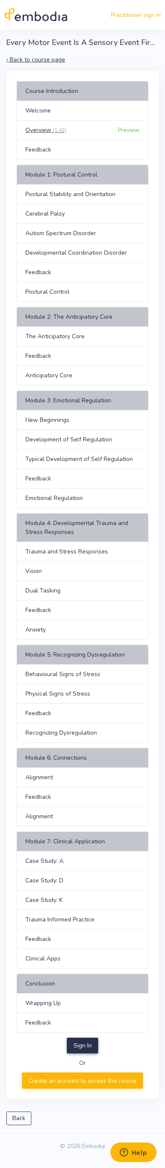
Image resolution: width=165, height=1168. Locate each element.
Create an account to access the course (83, 1081)
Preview (129, 130)
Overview (45, 130)
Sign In (83, 1046)
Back (18, 1118)
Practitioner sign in (136, 15)
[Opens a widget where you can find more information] (133, 1153)
